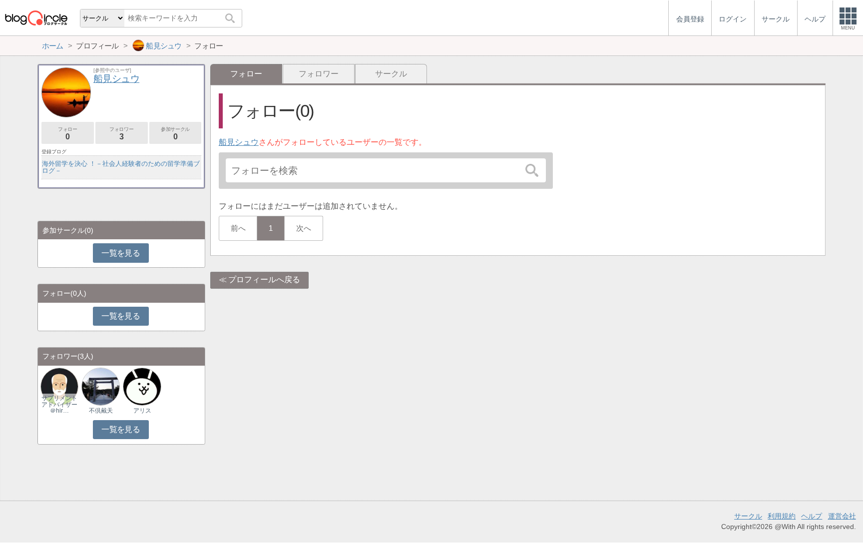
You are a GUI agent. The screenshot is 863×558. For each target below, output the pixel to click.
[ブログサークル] (36, 17)
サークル (391, 73)
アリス (142, 411)
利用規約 (782, 516)
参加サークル (175, 133)
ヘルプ (811, 516)
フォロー (67, 133)
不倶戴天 (101, 411)
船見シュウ (239, 142)
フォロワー (319, 73)
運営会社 (842, 516)
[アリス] (142, 386)
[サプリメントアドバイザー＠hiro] (59, 386)
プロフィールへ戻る (264, 279)
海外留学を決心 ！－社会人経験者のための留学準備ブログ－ (121, 167)
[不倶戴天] (100, 386)
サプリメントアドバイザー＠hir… (59, 404)
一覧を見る (120, 253)
